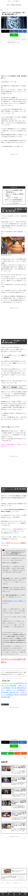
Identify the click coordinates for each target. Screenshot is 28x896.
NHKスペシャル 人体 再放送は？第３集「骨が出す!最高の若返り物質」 (14, 695)
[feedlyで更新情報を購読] (7, 753)
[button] (25, 454)
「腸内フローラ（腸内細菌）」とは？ (15, 197)
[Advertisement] (14, 59)
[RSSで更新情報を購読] (20, 753)
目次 (12, 187)
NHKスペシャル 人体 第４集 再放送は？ (14, 199)
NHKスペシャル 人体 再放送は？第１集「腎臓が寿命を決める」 (13, 688)
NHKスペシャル (5, 704)
